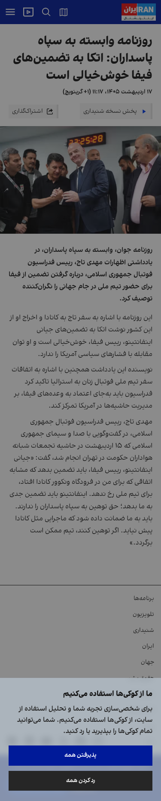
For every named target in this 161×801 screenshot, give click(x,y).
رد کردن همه (80, 780)
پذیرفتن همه (80, 755)
